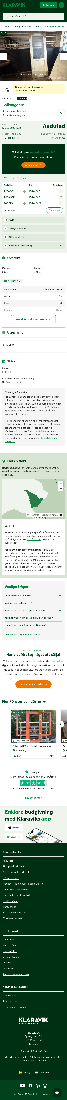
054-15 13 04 (40, 1051)
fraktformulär (34, 539)
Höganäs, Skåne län (15, 111)
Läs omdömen (33, 797)
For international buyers (15, 889)
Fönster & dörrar (33, 26)
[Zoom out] (60, 488)
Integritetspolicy (11, 957)
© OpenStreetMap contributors (42, 515)
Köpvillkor (8, 860)
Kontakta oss (9, 995)
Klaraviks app (9, 906)
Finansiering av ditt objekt (16, 895)
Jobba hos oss (10, 1001)
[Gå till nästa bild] (60, 724)
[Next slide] (63, 56)
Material (46, 1094)
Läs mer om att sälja (31, 684)
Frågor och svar (11, 878)
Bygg (18, 26)
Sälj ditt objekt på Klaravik (16, 872)
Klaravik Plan (9, 945)
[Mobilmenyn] (61, 5)
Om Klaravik (9, 939)
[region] (33, 499)
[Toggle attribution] (61, 515)
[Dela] (61, 112)
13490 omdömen (44, 788)
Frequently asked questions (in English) (23, 883)
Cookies (7, 962)
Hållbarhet (8, 968)
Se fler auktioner (24, 90)
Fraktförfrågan (10, 901)
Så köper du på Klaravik (15, 866)
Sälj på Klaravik (31, 165)
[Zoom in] (60, 483)
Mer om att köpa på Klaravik (21, 634)
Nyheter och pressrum (14, 1006)
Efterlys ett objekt (12, 918)
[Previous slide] (3, 56)
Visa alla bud (54, 210)
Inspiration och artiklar (14, 912)
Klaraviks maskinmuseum (16, 974)
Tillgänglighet (10, 951)
